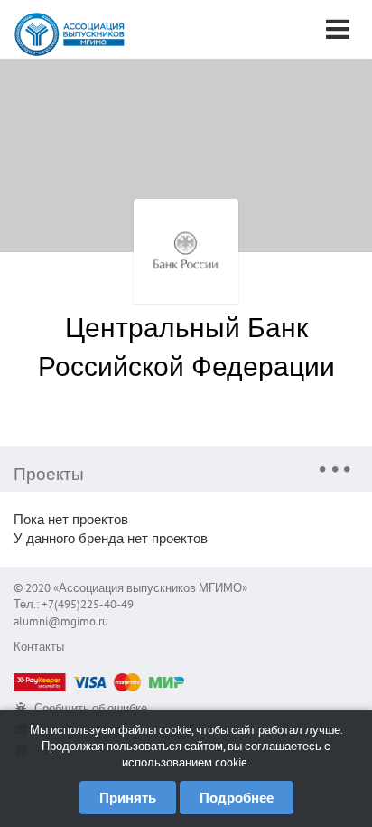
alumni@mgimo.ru (61, 621)
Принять (127, 797)
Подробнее (237, 797)
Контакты (39, 646)
